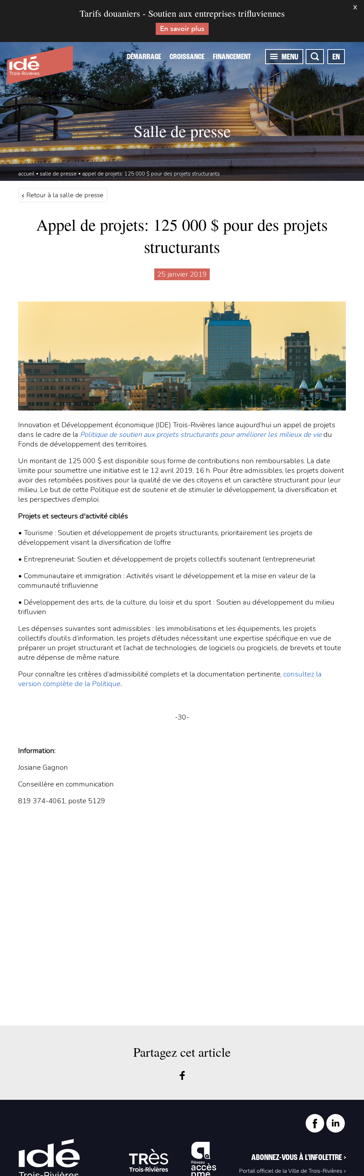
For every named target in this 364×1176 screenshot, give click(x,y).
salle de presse (58, 173)
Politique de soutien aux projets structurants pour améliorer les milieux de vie (201, 434)
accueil (26, 173)
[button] (274, 56)
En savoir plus (182, 28)
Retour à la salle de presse (64, 195)
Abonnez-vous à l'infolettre (298, 1158)
